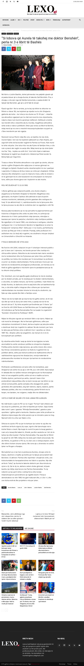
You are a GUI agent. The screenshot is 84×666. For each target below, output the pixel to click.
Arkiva (75, 664)
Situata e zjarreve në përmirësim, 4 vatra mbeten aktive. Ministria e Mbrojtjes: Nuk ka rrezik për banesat (9, 599)
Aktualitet (16, 30)
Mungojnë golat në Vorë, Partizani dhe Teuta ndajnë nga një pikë (46, 575)
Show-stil (39, 20)
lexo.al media (8, 45)
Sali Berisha (47, 487)
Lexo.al (20, 487)
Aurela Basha (11, 487)
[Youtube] (17, 1)
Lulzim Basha (38, 487)
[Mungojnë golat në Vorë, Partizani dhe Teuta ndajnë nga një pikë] (46, 565)
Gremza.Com (36, 664)
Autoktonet (66, 20)
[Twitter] (14, 1)
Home (3, 30)
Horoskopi (62, 664)
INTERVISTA (6, 25)
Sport (32, 20)
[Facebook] (3, 1)
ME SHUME (29, 528)
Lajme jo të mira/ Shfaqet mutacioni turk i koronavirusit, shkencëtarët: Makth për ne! (43, 516)
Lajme (12, 20)
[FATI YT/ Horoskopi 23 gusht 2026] (28, 538)
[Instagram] (6, 1)
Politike (26, 20)
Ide (19, 20)
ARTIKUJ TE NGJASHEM (12, 528)
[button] (79, 20)
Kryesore (6, 20)
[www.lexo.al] (42, 10)
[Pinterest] (14, 49)
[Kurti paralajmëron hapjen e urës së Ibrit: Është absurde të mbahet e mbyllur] (28, 565)
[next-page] (6, 610)
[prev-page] (3, 610)
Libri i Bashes (28, 487)
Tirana (69, 664)
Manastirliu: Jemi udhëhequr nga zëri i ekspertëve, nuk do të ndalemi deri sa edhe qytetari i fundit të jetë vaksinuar (13, 517)
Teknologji (56, 20)
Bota (47, 20)
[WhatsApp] (19, 49)
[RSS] (10, 1)
